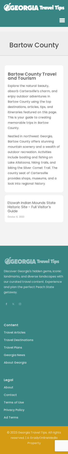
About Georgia (15, 362)
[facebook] (6, 304)
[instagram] (20, 304)
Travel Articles (15, 332)
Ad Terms (11, 417)
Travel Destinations (18, 340)
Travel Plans (13, 347)
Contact (10, 395)
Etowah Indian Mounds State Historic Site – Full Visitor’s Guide (32, 207)
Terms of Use (14, 402)
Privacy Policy (14, 410)
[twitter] (13, 304)
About (8, 387)
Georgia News (14, 355)
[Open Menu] (62, 20)
